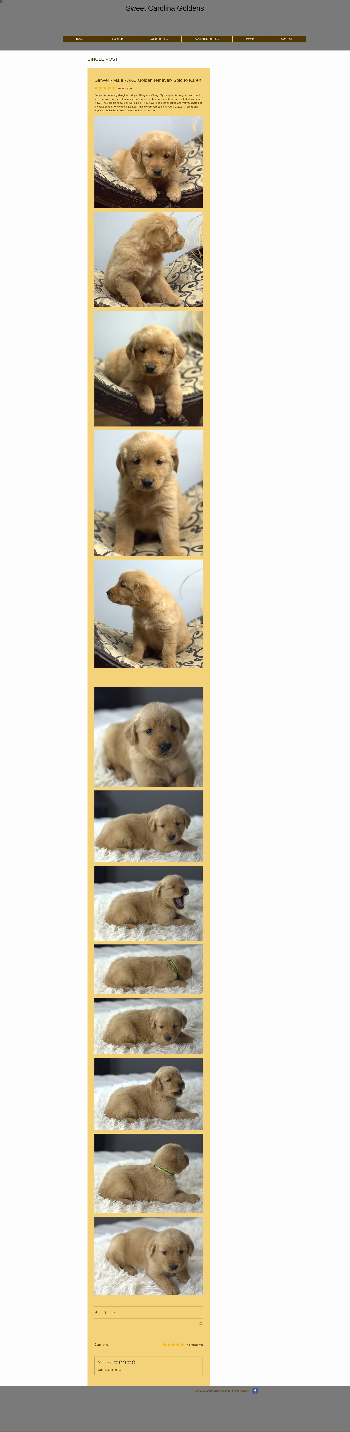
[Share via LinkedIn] (114, 1312)
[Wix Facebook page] (255, 1391)
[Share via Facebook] (96, 1312)
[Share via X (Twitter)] (105, 1312)
